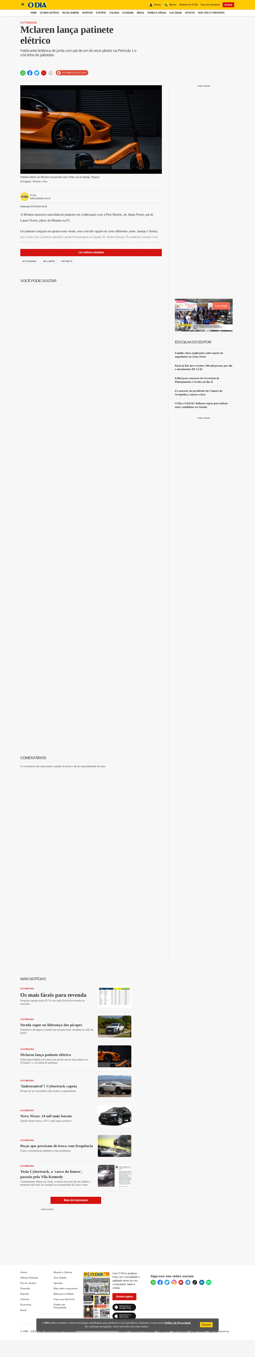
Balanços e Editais (64, 1293)
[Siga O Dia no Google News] (72, 72)
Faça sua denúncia (210, 4)
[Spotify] (208, 1282)
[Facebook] (160, 1282)
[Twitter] (167, 1282)
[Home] (37, 7)
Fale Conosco (180, 1331)
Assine (228, 4)
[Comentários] (50, 73)
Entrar (157, 4)
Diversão (87, 12)
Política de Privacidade (60, 1306)
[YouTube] (181, 1282)
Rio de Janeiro (70, 12)
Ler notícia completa (91, 252)
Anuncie (122, 1331)
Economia (128, 12)
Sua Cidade (175, 12)
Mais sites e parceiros (66, 1288)
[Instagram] (174, 1282)
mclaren (49, 261)
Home (34, 12)
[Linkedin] (201, 1282)
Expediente (164, 1331)
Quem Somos (197, 1331)
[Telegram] (187, 1282)
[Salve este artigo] (43, 73)
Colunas (114, 12)
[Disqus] (91, 814)
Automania (28, 22)
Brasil (140, 12)
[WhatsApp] (153, 1282)
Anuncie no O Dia (188, 4)
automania (29, 261)
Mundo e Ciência (156, 12)
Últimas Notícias (49, 12)
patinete (67, 261)
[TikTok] (194, 1282)
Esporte (101, 12)
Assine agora (124, 1296)
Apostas (190, 12)
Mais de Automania (76, 1200)
